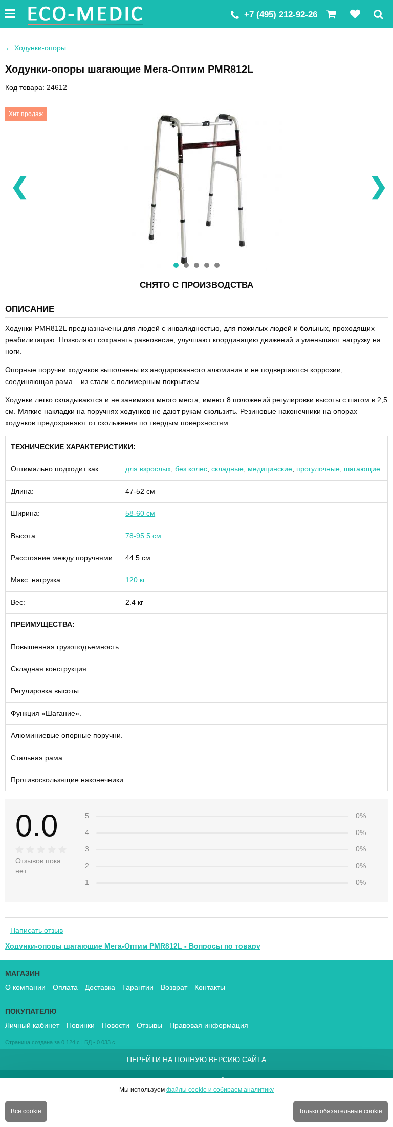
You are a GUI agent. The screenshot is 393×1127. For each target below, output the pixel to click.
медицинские (270, 469)
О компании (25, 987)
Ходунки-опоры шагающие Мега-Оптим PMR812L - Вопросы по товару (132, 946)
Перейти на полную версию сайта (196, 1059)
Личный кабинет (32, 1025)
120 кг (135, 580)
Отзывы (149, 1025)
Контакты (209, 987)
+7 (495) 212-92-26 (280, 14)
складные (227, 469)
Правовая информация (208, 1025)
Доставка (100, 987)
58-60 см (140, 513)
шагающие (362, 469)
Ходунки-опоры (35, 47)
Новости (115, 1025)
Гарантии (138, 987)
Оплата (65, 987)
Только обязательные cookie (340, 1111)
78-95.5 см (143, 536)
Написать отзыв (36, 930)
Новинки (81, 1025)
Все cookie (26, 1111)
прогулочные (318, 469)
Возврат (174, 987)
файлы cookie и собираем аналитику (220, 1089)
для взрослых (148, 469)
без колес (191, 469)
